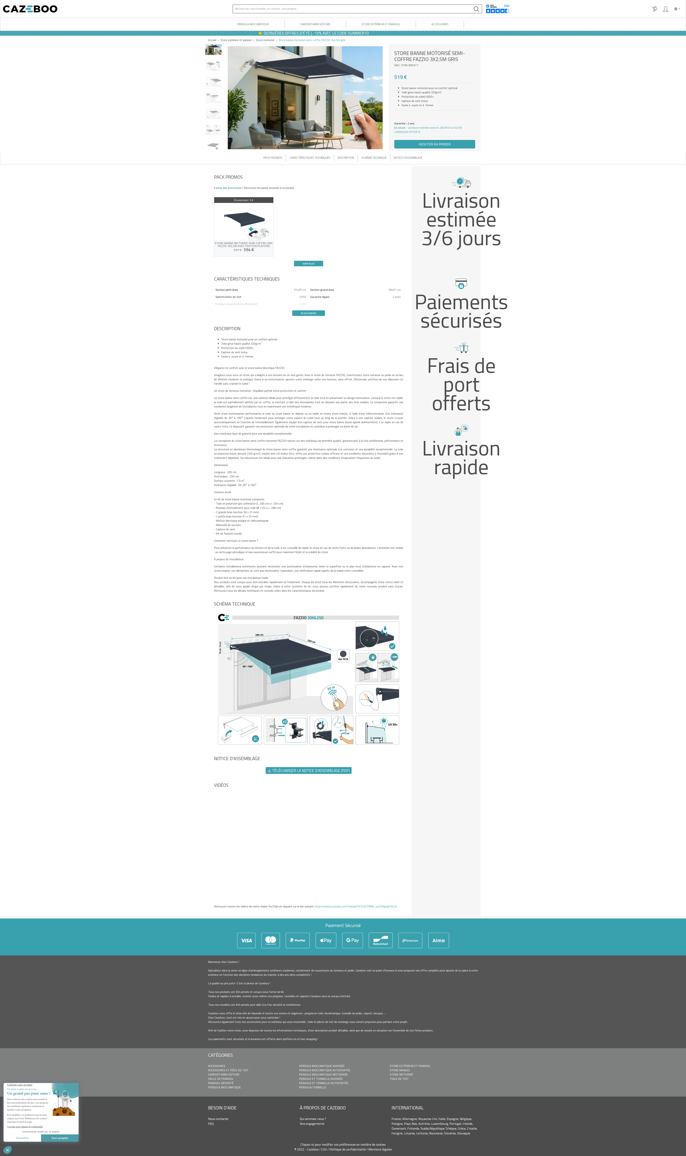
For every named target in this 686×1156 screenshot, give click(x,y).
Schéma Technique (374, 157)
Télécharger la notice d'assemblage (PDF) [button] (310, 770)
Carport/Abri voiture (315, 24)
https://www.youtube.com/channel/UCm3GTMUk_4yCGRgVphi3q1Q (356, 906)
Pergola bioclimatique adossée (322, 1066)
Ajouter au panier (435, 144)
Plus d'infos (308, 313)
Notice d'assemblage (408, 157)
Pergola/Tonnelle (312, 1087)
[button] (384, 98)
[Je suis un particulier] (665, 9)
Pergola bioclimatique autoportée (324, 1070)
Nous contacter (218, 1118)
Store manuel (400, 1070)
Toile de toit (399, 1079)
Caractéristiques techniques (310, 157)
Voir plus (308, 263)
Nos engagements (312, 1123)
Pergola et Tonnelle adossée (321, 1079)
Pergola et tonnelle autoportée (323, 1083)
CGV (324, 1149)
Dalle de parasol (220, 1079)
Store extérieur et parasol (381, 24)
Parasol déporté (220, 1083)
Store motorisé (401, 1074)
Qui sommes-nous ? (313, 1118)
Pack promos (273, 157)
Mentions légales (380, 1149)
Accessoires (439, 24)
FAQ (211, 1123)
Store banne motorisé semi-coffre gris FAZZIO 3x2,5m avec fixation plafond (244, 244)
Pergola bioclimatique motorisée (323, 1074)
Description (346, 157)
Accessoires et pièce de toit (228, 1070)
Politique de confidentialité (347, 1149)
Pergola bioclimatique (253, 24)
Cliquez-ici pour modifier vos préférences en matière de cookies (343, 1144)
